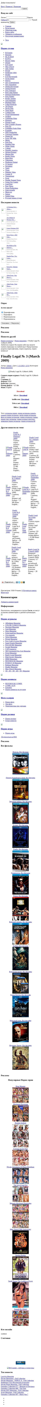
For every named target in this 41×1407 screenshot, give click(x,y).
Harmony (8, 120)
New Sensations (10, 85)
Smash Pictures (10, 89)
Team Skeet (9, 110)
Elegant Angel (10, 122)
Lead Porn (8, 184)
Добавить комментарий (9, 602)
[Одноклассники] (21, 582)
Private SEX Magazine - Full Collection (14, 1390)
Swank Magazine (11, 647)
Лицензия (17, 6)
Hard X (7, 81)
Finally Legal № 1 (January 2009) (34, 439)
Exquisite (8, 130)
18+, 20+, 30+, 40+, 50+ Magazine (17, 671)
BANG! (8, 59)
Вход (3, 6)
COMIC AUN (10, 686)
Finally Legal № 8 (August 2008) (16, 513)
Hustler (7, 75)
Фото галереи (7, 698)
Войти (12, 22)
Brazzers (8, 55)
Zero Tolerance (10, 90)
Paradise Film (10, 144)
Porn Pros (8, 142)
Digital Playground (11, 87)
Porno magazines (7, 368)
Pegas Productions (11, 188)
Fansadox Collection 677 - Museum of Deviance (17, 1386)
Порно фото (9, 702)
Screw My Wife (10, 138)
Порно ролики (8, 714)
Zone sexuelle (10, 190)
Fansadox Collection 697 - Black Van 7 (14, 1394)
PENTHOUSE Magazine (14, 661)
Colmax (8, 148)
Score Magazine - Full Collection (12, 1392)
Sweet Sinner (9, 79)
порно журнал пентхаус (26, 419)
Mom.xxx (8, 192)
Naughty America (11, 150)
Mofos (7, 140)
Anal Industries (10, 100)
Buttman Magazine (11, 665)
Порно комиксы (8, 679)
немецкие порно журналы (10, 421)
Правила (9, 6)
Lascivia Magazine (7, 1376)
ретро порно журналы (27, 415)
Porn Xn (8, 126)
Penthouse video (11, 73)
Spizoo (7, 194)
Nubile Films (9, 196)
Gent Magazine (10, 629)
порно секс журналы (8, 419)
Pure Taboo (9, 186)
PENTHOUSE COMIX (13, 684)
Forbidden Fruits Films (13, 128)
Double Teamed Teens (13, 180)
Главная (8, 26)
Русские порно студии (13, 198)
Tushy (7, 168)
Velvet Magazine (11, 637)
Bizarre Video (10, 61)
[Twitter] (19, 582)
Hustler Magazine (11, 667)
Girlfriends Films (11, 118)
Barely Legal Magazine (13, 655)
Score (7, 178)
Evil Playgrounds (11, 77)
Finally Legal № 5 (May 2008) (16, 549)
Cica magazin (10, 635)
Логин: (3, 17)
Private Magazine (11, 639)
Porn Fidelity (9, 96)
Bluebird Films (10, 102)
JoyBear (8, 116)
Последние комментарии (14, 36)
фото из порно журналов (10, 417)
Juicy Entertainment (12, 83)
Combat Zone (10, 112)
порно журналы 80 (28, 421)
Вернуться (5, 592)
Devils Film (9, 108)
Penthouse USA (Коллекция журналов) (15, 1382)
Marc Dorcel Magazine (13, 669)
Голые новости (10, 721)
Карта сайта (9, 32)
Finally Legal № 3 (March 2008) (16, 478)
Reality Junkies (10, 98)
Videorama (9, 160)
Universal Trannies (11, 134)
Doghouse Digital (11, 162)
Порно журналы (9, 619)
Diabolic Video (10, 172)
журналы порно (11, 413)
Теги (7, 40)
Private (7, 71)
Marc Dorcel (9, 67)
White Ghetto (10, 146)
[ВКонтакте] (17, 582)
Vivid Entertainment (12, 114)
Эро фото (8, 704)
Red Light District (11, 92)
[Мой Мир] (24, 582)
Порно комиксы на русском (15, 689)
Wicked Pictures (10, 152)
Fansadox (8, 688)
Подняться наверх (30, 590)
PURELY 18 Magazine (13, 663)
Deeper (7, 63)
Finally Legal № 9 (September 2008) (35, 476)
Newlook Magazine (12, 627)
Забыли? (4, 20)
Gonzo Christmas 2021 (13, 228)
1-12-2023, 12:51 (23, 366)
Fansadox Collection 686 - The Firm (13, 1388)
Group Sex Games (11, 182)
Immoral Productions (12, 94)
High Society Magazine (13, 657)
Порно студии (7, 48)
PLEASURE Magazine (13, 645)
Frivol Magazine (11, 653)
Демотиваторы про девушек (15, 706)
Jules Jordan (9, 69)
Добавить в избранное (13, 34)
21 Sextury (9, 164)
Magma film (9, 154)
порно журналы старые (29, 417)
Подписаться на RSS (9, 737)
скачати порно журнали (10, 415)
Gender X (8, 174)
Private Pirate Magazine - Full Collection (15, 1384)
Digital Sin (9, 136)
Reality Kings (10, 156)
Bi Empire (8, 53)
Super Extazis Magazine (13, 643)
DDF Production (11, 132)
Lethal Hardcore (11, 104)
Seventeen (8, 166)
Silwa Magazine (10, 631)
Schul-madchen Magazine (14, 633)
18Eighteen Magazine (12, 623)
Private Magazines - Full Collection (13, 1378)
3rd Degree (9, 106)
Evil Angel (9, 65)
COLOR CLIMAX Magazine (15, 625)
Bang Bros (9, 158)
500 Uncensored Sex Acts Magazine (17, 651)
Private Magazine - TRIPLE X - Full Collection (17, 1380)
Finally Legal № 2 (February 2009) (17, 435)
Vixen (7, 170)
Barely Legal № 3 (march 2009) (33, 550)
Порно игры (7, 729)
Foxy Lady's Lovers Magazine (15, 641)
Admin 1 (9, 366)
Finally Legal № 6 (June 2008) (33, 517)
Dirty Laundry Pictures (13, 124)
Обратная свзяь (11, 30)
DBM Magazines (11, 659)
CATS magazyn (10, 649)
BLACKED (9, 57)
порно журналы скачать (27, 413)
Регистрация (10, 28)
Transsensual (9, 176)
